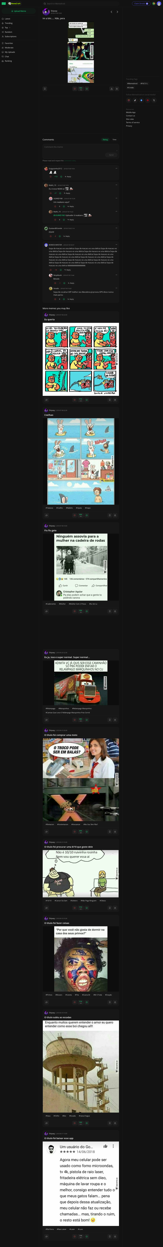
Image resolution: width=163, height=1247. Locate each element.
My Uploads (10, 52)
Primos (49, 995)
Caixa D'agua (85, 1116)
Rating (105, 139)
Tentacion (50, 824)
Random (8, 32)
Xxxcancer (76, 824)
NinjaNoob (57, 275)
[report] (111, 89)
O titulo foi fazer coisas (56, 923)
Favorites (9, 43)
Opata (79, 508)
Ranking (8, 61)
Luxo (81, 1229)
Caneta (69, 995)
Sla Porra (50, 1229)
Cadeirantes (51, 604)
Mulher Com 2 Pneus (78, 604)
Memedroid (132, 83)
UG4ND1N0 (58, 198)
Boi (65, 1116)
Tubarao (50, 508)
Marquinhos (64, 708)
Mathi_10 (52, 185)
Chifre (57, 1116)
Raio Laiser (62, 1229)
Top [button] (6, 27)
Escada (73, 1116)
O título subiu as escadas (57, 1017)
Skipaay (54, 11)
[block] (117, 89)
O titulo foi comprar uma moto (60, 734)
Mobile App (131, 112)
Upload (19, 11)
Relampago (51, 708)
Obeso (103, 900)
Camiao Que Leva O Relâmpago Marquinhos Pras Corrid (68, 712)
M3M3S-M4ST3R (55, 245)
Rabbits (70, 508)
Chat (7, 56)
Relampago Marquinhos (82, 708)
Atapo (88, 508)
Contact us (130, 115)
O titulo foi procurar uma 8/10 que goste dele (68, 846)
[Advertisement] (142, 41)
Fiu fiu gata (50, 530)
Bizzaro (59, 995)
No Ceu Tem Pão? (91, 824)
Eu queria (49, 319)
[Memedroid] (4, 3)
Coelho (60, 508)
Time (114, 139)
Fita (77, 995)
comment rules (70, 160)
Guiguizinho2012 (55, 168)
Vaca (48, 1116)
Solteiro (75, 900)
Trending (8, 23)
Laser (73, 1229)
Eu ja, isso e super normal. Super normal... (67, 657)
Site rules (130, 119)
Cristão (131, 87)
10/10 (49, 900)
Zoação (109, 995)
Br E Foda (98, 995)
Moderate (9, 47)
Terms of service (133, 122)
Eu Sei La (93, 604)
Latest (7, 18)
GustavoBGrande (55, 228)
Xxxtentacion (63, 824)
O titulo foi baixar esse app (58, 1138)
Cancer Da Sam (61, 900)
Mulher (63, 604)
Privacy (129, 126)
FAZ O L (145, 83)
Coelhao (48, 414)
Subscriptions (10, 36)
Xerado (56, 288)
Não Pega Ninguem (89, 900)
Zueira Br (86, 995)
